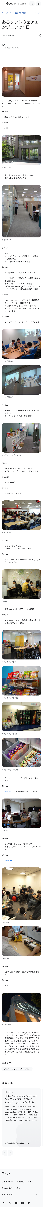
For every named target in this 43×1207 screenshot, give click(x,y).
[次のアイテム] (10, 1153)
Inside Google (35, 13)
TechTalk (8, 791)
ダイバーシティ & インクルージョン (17, 1069)
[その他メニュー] (38, 3)
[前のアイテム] (4, 1153)
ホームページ (6, 13)
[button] (40, 35)
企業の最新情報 (20, 13)
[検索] (32, 3)
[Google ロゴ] (6, 1173)
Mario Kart (9, 860)
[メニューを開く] (3, 3)
